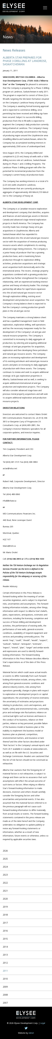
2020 (5, 898)
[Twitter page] (26, 1028)
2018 (5, 914)
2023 (5, 874)
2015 (5, 938)
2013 (5, 954)
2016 (5, 930)
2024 (5, 866)
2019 (5, 906)
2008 (5, 994)
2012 (5, 962)
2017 (5, 922)
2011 (5, 970)
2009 (5, 986)
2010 (5, 978)
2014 (5, 946)
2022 (5, 882)
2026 (5, 850)
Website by (26, 1033)
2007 (5, 1002)
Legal (42, 1023)
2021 (5, 890)
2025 (5, 858)
